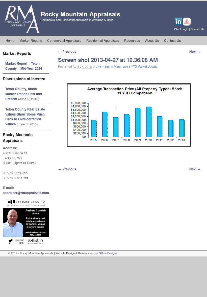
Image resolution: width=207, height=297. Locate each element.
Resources (132, 40)
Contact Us (197, 29)
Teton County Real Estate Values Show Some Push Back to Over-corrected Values (25, 116)
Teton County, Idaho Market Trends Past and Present (23, 93)
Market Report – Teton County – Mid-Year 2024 (23, 66)
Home (10, 40)
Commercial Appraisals (64, 40)
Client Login (181, 29)
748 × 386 (103, 66)
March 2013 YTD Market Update (136, 66)
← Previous (67, 51)
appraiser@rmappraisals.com (26, 192)
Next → (195, 51)
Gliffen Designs (108, 253)
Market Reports (30, 40)
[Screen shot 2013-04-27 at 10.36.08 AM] (129, 115)
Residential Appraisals (102, 40)
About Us (152, 40)
